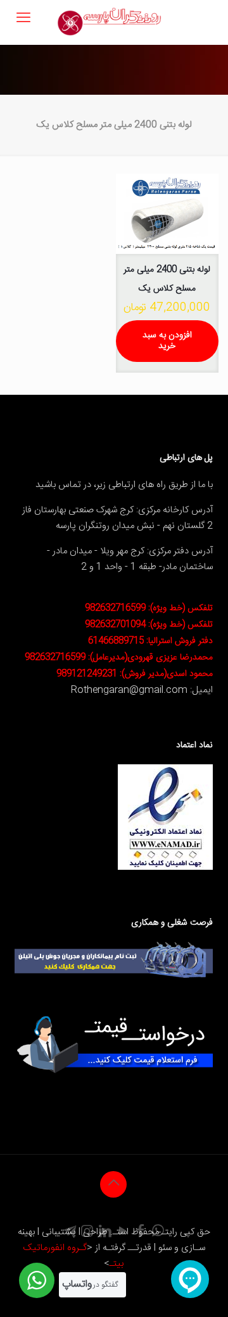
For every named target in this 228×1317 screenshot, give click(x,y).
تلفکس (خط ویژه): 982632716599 (149, 608)
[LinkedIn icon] (105, 1232)
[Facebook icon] (141, 1232)
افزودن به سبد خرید (167, 341)
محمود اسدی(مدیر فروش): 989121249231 (134, 674)
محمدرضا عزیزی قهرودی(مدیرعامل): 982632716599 (119, 657)
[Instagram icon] (87, 1232)
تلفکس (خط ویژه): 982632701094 (149, 624)
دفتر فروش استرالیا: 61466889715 (150, 641)
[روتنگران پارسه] (109, 22)
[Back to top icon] (113, 1184)
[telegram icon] (70, 1232)
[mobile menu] (23, 19)
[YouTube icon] (123, 1232)
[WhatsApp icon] (158, 1232)
